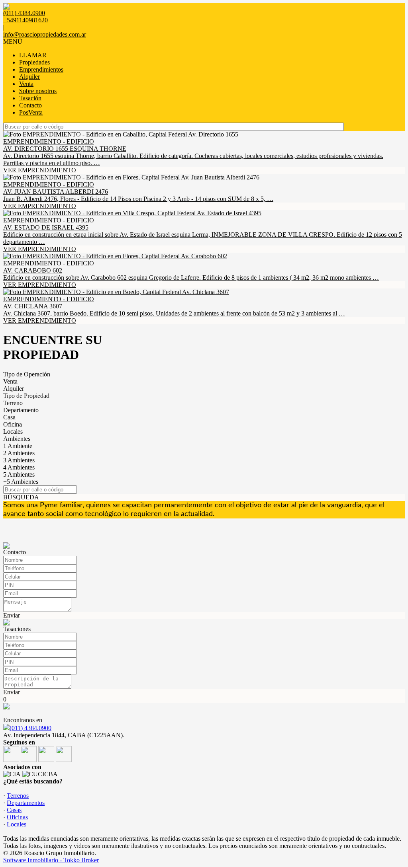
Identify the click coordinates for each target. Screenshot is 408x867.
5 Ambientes (19, 474)
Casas (14, 810)
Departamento (21, 410)
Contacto (30, 105)
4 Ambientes (19, 467)
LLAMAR (33, 55)
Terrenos (18, 795)
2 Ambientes (19, 453)
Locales (13, 431)
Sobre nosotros (38, 91)
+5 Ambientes (20, 481)
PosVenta (31, 112)
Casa (9, 417)
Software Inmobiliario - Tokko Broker (51, 860)
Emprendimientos (41, 69)
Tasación (30, 98)
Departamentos (26, 802)
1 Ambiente (17, 445)
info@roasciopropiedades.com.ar (44, 34)
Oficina (12, 424)
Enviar (11, 615)
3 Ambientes (19, 460)
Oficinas (17, 817)
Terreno (13, 402)
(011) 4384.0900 (30, 728)
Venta (26, 83)
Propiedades (34, 62)
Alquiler (29, 76)
